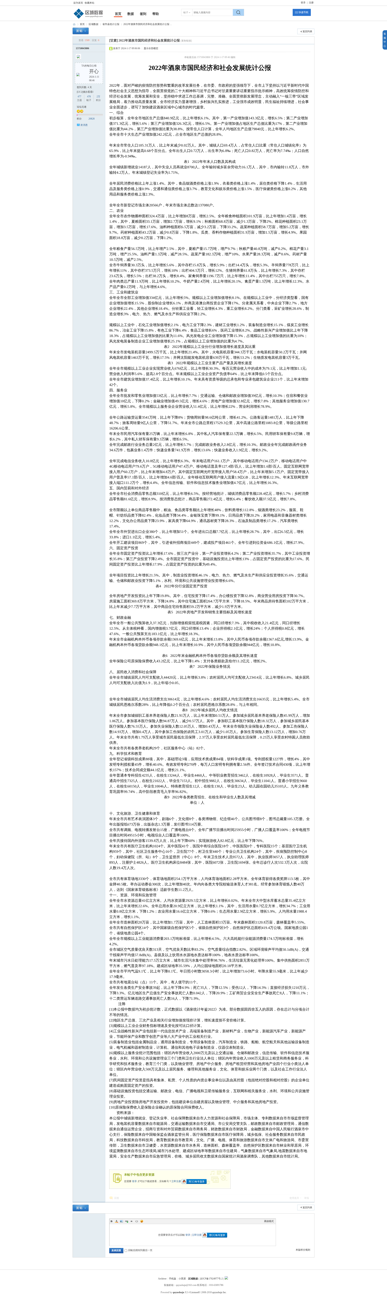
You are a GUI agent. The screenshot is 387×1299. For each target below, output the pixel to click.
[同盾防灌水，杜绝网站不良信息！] (226, 1278)
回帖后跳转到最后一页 (140, 1250)
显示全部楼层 (151, 48)
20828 (91, 118)
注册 (311, 2)
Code (137, 1221)
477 (79, 96)
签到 (143, 14)
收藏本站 (89, 2)
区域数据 (74, 24)
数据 (130, 14)
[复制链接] (186, 40)
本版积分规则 (303, 1249)
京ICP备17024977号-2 (211, 1278)
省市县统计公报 (110, 24)
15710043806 (82, 48)
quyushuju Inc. (219, 1292)
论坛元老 (81, 106)
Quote (132, 1221)
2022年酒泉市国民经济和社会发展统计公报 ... (147, 24)
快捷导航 (303, 12)
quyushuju (178, 1292)
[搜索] (238, 12)
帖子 (185, 12)
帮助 (155, 14)
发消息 (84, 125)
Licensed (194, 1292)
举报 (306, 1198)
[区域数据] (88, 18)
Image (122, 1221)
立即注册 (176, 1181)
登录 (303, 2)
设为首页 (78, 2)
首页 (118, 14)
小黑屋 (182, 1278)
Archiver (162, 1278)
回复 (116, 1198)
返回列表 (307, 31)
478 (89, 96)
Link (127, 1221)
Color (116, 1221)
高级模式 (269, 1221)
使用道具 (294, 1198)
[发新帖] (81, 31)
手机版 (172, 1278)
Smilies (142, 1221)
